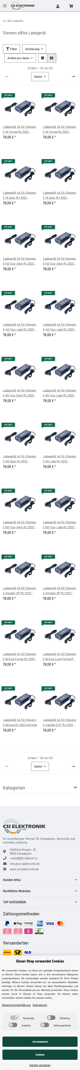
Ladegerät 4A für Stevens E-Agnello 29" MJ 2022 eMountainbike (19, 591)
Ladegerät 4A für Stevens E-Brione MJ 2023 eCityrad (20, 722)
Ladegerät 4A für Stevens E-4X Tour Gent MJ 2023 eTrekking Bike (59, 261)
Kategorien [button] (14, 787)
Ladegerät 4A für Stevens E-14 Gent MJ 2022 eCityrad (19, 195)
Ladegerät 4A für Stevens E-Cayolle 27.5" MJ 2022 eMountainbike (59, 722)
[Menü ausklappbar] (5, 3)
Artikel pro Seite (18, 58)
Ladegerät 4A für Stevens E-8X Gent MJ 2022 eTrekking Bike (19, 459)
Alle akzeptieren (40, 1041)
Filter (13, 49)
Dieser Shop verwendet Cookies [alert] (40, 961)
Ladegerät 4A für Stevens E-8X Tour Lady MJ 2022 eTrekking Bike (59, 525)
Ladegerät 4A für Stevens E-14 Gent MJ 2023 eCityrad (59, 195)
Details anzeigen (40, 1065)
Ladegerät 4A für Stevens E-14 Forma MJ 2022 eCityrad (19, 129)
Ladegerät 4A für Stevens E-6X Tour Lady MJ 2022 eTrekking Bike (59, 393)
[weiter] (73, 76)
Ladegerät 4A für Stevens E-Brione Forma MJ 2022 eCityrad (19, 656)
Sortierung (32, 49)
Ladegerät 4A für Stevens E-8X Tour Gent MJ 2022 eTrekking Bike (19, 525)
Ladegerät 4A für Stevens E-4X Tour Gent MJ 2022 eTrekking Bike (19, 261)
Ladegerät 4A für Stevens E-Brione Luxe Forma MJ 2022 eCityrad (59, 656)
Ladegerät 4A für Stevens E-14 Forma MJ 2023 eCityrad (59, 129)
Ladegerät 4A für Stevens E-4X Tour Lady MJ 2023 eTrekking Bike (59, 327)
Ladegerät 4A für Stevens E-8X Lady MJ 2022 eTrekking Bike (59, 459)
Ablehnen (40, 1054)
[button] (58, 6)
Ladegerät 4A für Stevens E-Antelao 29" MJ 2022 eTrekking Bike (59, 591)
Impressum (40, 1005)
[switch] (14, 1017)
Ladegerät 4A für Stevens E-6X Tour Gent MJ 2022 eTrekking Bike (19, 393)
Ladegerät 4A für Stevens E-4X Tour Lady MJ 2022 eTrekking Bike (19, 327)
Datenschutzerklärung (16, 1005)
